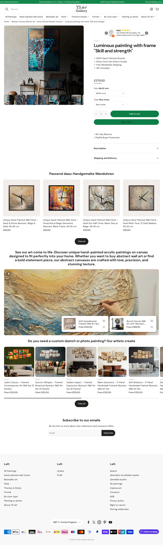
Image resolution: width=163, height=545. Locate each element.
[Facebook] (88, 522)
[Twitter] (93, 522)
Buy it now (126, 122)
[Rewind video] (104, 327)
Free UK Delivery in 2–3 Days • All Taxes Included (59, 2)
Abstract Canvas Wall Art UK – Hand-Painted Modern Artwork (36, 21)
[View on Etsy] (111, 33)
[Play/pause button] (8, 273)
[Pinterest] (105, 522)
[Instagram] (99, 522)
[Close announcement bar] (160, 2)
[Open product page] (21, 198)
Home (6, 21)
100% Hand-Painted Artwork (112, 2)
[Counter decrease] (96, 114)
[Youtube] (110, 522)
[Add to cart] (104, 321)
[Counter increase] (106, 114)
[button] (21, 9)
